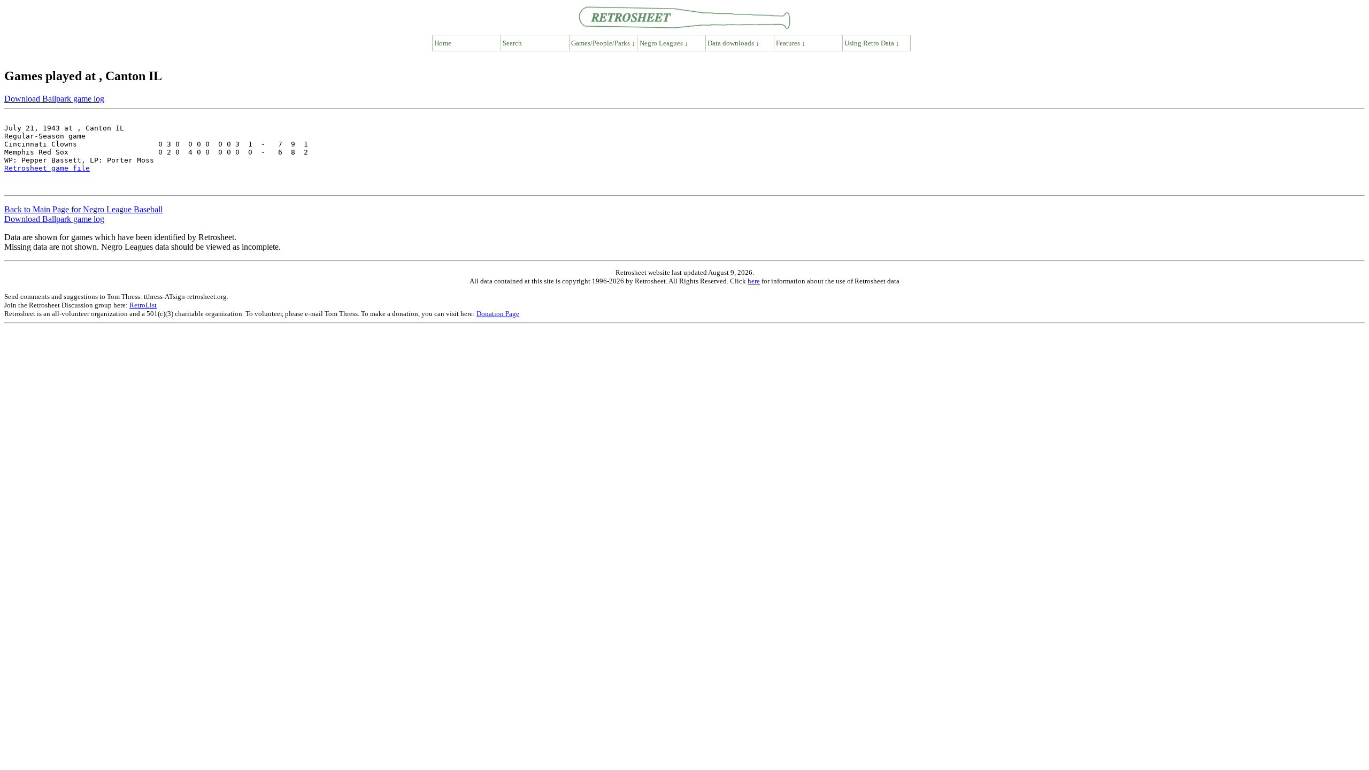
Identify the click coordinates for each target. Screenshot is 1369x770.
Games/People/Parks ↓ (603, 43)
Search (512, 43)
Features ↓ (790, 43)
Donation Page (497, 314)
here (754, 281)
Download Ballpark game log (54, 98)
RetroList (143, 305)
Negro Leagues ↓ (664, 43)
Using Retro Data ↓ (871, 43)
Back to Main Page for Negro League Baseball (83, 209)
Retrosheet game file (47, 168)
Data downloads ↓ (733, 43)
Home (442, 43)
